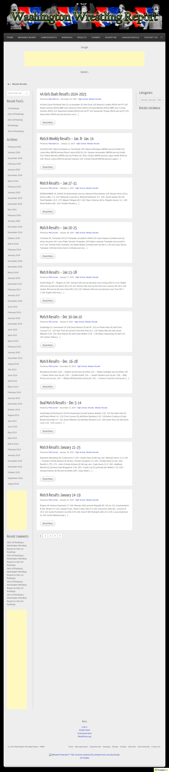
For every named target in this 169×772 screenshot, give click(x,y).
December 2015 (15, 324)
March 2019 (13, 244)
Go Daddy (84, 758)
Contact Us (151, 37)
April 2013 (12, 438)
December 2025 (15, 158)
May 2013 (12, 432)
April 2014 (12, 381)
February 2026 (14, 147)
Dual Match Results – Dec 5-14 (60, 403)
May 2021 (12, 209)
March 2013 (13, 444)
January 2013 (14, 455)
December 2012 (15, 461)
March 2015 (13, 341)
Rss (159, 14)
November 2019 (15, 232)
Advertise (111, 37)
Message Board (27, 37)
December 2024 (15, 175)
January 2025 (14, 170)
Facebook (146, 14)
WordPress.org (84, 736)
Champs (96, 37)
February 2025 (14, 164)
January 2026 (14, 152)
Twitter (154, 14)
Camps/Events (49, 37)
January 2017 (14, 295)
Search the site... (161, 37)
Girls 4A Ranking (15, 120)
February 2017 (14, 289)
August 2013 (13, 415)
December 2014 (15, 358)
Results (82, 37)
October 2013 (14, 410)
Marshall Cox (54, 99)
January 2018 (14, 278)
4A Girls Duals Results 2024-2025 (63, 94)
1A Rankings (13, 108)
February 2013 (14, 449)
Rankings (67, 37)
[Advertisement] (84, 58)
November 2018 (15, 267)
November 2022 (15, 204)
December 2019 (15, 227)
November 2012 (15, 467)
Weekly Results (95, 99)
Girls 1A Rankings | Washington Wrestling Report (17, 598)
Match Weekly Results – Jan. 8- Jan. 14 (67, 139)
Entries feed (84, 730)
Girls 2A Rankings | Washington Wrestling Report (17, 545)
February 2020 (14, 215)
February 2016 (14, 312)
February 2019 (14, 250)
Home (10, 37)
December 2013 (15, 404)
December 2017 (15, 284)
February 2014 (14, 392)
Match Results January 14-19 (60, 495)
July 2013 (12, 421)
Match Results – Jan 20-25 (58, 228)
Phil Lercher (53, 188)
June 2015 (12, 330)
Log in (84, 727)
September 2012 (15, 478)
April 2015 (12, 335)
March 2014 (13, 387)
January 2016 (14, 318)
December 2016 (15, 301)
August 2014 (13, 364)
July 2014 (12, 369)
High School (83, 99)
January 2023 (14, 192)
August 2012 (13, 484)
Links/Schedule (130, 37)
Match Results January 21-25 (60, 447)
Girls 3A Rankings (16, 131)
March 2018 (13, 272)
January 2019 (14, 255)
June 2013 (12, 427)
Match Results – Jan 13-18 (58, 272)
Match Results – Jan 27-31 (58, 183)
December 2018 (15, 261)
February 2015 (14, 347)
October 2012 (14, 472)
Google (150, 14)
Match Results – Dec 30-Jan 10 (61, 317)
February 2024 (14, 187)
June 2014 (12, 375)
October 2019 (14, 238)
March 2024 (13, 181)
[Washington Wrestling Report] (84, 16)
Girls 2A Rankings (16, 114)
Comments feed (84, 733)
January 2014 (14, 398)
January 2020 (14, 221)
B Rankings (13, 125)
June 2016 (12, 307)
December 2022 (15, 198)
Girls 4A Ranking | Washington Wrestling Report (17, 571)
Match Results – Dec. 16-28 (59, 362)
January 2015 (14, 352)
